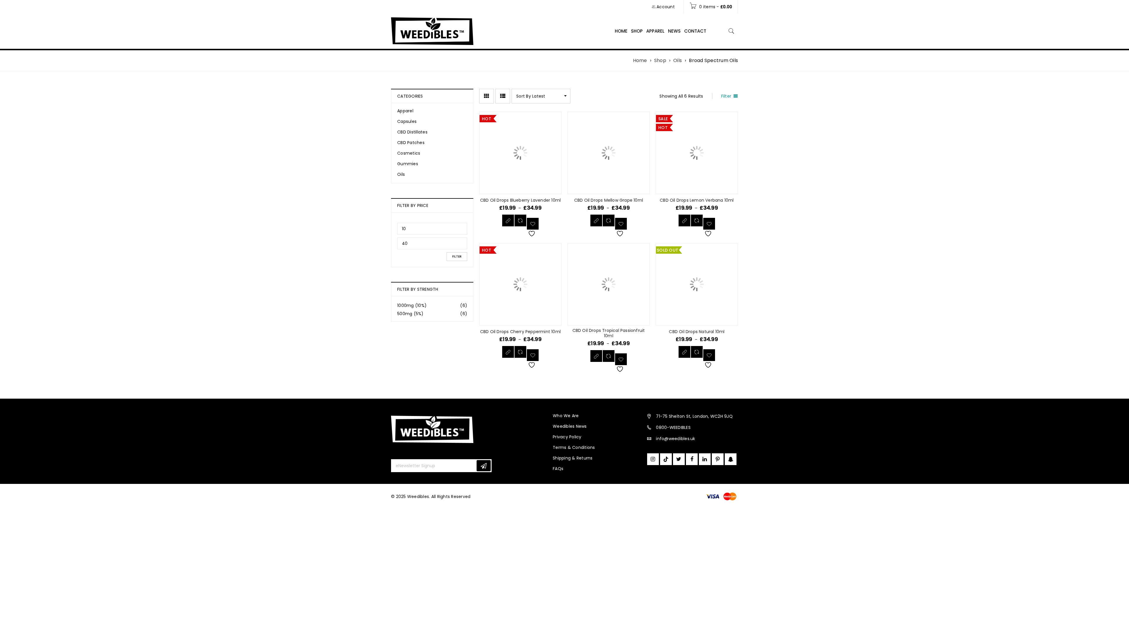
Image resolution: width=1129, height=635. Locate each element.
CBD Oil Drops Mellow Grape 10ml (608, 200)
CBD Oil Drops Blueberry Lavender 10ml (520, 200)
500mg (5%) (410, 314)
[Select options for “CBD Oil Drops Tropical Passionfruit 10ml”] (596, 356)
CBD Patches (411, 143)
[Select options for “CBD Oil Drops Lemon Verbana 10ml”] (684, 220)
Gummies (407, 164)
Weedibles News (570, 426)
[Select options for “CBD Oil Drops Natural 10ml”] (684, 352)
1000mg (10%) (412, 305)
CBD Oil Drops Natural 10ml (696, 332)
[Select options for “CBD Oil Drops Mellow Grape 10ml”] (596, 220)
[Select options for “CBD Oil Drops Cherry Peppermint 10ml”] (508, 352)
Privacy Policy (567, 437)
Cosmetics (408, 153)
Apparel (405, 111)
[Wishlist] (533, 224)
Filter (457, 256)
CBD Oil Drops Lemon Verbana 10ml (697, 200)
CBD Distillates (412, 132)
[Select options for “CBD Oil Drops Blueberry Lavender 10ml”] (508, 220)
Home (640, 60)
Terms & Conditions (574, 447)
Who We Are (566, 416)
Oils (677, 60)
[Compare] (520, 220)
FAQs (558, 469)
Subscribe (484, 465)
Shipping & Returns (573, 458)
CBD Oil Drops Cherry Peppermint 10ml (520, 332)
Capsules (407, 121)
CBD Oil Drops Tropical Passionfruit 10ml (608, 333)
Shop (660, 60)
